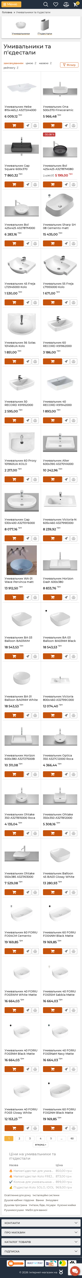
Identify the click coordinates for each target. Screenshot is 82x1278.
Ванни (40, 1200)
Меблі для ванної (36, 1210)
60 (72, 1138)
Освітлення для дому (17, 1195)
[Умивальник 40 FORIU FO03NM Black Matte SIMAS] (22, 1032)
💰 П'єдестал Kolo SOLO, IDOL (31, 1187)
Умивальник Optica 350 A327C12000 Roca (58, 759)
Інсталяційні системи (46, 1195)
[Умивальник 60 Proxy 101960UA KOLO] (22, 442)
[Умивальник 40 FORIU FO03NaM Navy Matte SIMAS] (60, 1032)
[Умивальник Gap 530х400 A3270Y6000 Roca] (22, 501)
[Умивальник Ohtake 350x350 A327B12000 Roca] (60, 796)
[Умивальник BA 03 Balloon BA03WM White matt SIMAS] (22, 619)
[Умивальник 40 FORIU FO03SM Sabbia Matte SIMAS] (60, 973)
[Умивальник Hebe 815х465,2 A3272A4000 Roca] (22, 88)
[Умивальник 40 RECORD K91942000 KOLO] (60, 383)
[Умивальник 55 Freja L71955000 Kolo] (60, 265)
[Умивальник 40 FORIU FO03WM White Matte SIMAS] (22, 973)
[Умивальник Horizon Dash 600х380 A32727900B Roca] (60, 560)
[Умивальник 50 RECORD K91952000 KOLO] (22, 383)
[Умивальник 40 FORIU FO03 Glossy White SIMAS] (22, 1091)
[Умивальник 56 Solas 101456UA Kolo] (22, 324)
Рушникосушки (14, 1210)
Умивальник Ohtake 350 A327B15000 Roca (20, 818)
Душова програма (15, 1205)
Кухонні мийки (66, 1205)
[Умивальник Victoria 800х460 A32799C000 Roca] (60, 678)
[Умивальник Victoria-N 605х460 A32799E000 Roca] (60, 501)
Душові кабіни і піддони (19, 1200)
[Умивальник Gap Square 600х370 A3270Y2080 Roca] (22, 147)
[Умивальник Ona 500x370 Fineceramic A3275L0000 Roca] (60, 88)
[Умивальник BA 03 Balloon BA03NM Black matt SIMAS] (60, 619)
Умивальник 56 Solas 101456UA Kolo (20, 346)
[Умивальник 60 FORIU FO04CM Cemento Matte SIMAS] (22, 914)
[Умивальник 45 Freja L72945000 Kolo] (22, 265)
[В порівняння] (35, 125)
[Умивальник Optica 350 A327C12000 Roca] (60, 737)
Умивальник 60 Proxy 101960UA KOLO (20, 464)
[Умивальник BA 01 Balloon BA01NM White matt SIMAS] (22, 678)
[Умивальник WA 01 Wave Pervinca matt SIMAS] (22, 560)
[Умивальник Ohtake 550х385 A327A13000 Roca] (22, 855)
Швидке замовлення (27, 125)
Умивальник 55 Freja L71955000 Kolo (58, 287)
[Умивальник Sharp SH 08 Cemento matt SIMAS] (60, 206)
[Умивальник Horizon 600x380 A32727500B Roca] (22, 737)
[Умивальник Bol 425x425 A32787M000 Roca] (22, 206)
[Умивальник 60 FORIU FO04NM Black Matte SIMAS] (60, 914)
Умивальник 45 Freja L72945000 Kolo (20, 287)
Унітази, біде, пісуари (42, 1205)
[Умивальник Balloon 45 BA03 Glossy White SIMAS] (60, 855)
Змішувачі (52, 1200)
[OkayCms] (60, 1272)
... (61, 1138)
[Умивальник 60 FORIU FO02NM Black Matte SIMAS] (60, 1091)
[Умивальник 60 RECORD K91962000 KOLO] (60, 324)
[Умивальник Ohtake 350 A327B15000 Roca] (22, 796)
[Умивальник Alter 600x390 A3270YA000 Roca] (60, 442)
